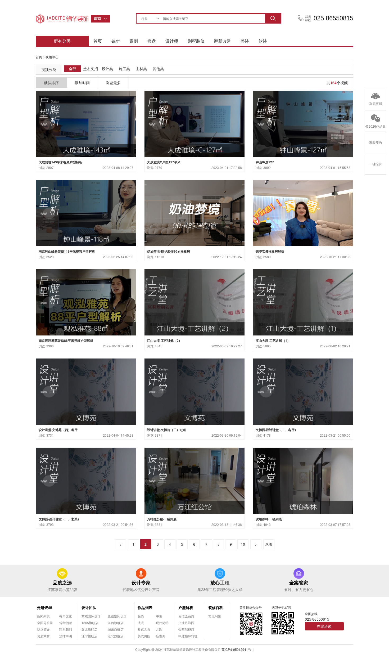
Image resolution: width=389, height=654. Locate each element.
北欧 (159, 629)
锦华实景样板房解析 (270, 251)
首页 (97, 41)
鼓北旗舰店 (89, 629)
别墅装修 (196, 41)
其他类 (158, 68)
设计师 (171, 41)
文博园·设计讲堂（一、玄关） (60, 519)
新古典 (160, 636)
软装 (263, 41)
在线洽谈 (324, 626)
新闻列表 (43, 616)
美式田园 (144, 636)
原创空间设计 (117, 616)
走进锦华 (44, 607)
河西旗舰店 (116, 622)
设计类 (107, 68)
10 (243, 544)
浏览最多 (113, 82)
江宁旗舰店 (89, 636)
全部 (72, 68)
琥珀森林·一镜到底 (269, 519)
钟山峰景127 (265, 162)
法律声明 (65, 636)
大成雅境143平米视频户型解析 (60, 162)
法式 (141, 622)
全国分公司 (45, 622)
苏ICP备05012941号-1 (237, 649)
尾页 (269, 544)
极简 (141, 616)
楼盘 (151, 41)
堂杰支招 (90, 68)
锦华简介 (43, 629)
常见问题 (214, 616)
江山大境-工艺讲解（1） (273, 340)
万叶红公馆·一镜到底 (162, 519)
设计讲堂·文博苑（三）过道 (166, 429)
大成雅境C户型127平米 (163, 162)
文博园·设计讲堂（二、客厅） (277, 429)
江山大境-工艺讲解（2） (164, 340)
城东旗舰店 (116, 629)
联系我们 (65, 629)
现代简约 (162, 622)
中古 (159, 616)
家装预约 (375, 142)
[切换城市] (107, 19)
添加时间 (82, 82)
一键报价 (375, 164)
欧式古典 (144, 629)
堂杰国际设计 (91, 616)
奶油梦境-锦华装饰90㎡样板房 (168, 251)
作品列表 (145, 607)
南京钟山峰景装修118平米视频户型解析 (67, 251)
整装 (245, 41)
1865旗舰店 (90, 622)
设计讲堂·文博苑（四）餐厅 (58, 429)
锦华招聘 (65, 622)
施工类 (124, 68)
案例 (133, 41)
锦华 (115, 41)
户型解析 (185, 607)
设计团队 (89, 607)
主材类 (141, 68)
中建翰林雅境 (187, 636)
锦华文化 (65, 616)
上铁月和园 (186, 622)
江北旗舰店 (116, 636)
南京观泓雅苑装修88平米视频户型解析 (66, 340)
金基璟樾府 (186, 629)
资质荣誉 (43, 636)
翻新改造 (222, 41)
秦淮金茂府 (186, 616)
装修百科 (215, 607)
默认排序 (51, 82)
